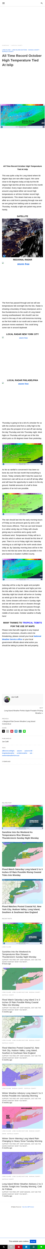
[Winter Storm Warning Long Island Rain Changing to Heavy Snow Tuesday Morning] (22, 1118)
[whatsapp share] (20, 731)
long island (6, 50)
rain (31, 753)
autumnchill (28, 751)
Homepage (5, 45)
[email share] (7, 731)
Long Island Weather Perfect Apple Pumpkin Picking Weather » (23, 711)
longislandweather (8, 753)
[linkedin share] (16, 731)
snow (4, 1133)
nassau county (33, 50)
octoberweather (22, 753)
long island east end (19, 50)
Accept (33, 1241)
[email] (11, 1247)
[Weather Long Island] (22, 3)
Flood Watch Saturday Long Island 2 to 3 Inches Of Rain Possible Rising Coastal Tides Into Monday (22, 872)
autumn (19, 751)
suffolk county (16, 45)
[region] (22, 24)
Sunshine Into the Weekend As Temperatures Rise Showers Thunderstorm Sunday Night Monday (20, 835)
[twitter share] (3, 731)
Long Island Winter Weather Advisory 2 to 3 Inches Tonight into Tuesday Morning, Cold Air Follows (22, 1186)
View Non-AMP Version (28, 1207)
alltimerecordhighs (8, 751)
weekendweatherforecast (10, 755)
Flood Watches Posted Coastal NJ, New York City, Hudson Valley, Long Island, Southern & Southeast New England (21, 909)
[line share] (24, 731)
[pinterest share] (11, 731)
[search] (41, 3)
